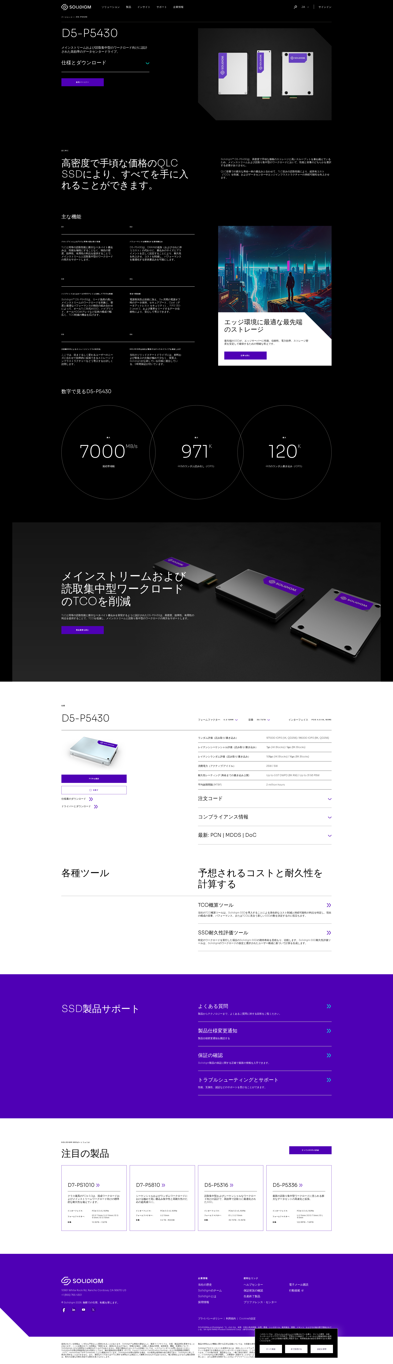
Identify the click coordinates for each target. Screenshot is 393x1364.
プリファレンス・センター (260, 1302)
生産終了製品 (252, 1296)
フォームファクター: (209, 719)
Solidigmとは (207, 1296)
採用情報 (203, 1302)
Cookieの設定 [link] (247, 1318)
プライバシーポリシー (210, 1318)
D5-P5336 (285, 1185)
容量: (251, 719)
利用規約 (231, 1318)
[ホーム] (76, 7)
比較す (96, 790)
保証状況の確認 (253, 1290)
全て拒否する (296, 1349)
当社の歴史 (205, 1284)
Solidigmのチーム (210, 1290)
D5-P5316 (216, 1185)
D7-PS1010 (81, 1185)
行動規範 (295, 1290)
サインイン (325, 7)
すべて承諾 (270, 1349)
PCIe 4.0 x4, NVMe (322, 720)
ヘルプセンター (253, 1284)
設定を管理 (321, 1349)
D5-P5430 (85, 718)
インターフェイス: (298, 719)
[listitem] (63, 1309)
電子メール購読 (298, 1284)
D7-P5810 (148, 1185)
